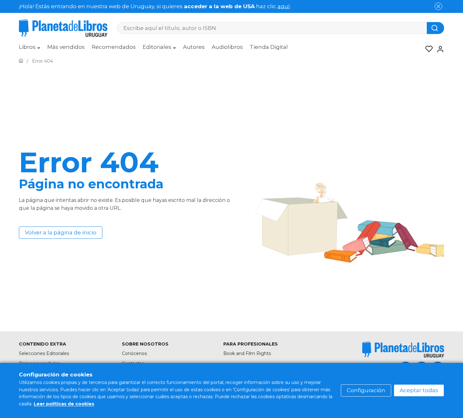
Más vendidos (66, 47)
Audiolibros (227, 47)
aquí (283, 6)
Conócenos (134, 353)
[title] (403, 349)
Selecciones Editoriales (44, 353)
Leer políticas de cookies (64, 404)
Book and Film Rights (247, 353)
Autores (194, 47)
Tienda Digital (269, 47)
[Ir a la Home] (21, 61)
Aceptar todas (419, 390)
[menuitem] (29, 49)
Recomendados (114, 47)
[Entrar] (438, 49)
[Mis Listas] (427, 49)
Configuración (366, 390)
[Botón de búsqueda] (435, 28)
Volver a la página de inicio (60, 232)
